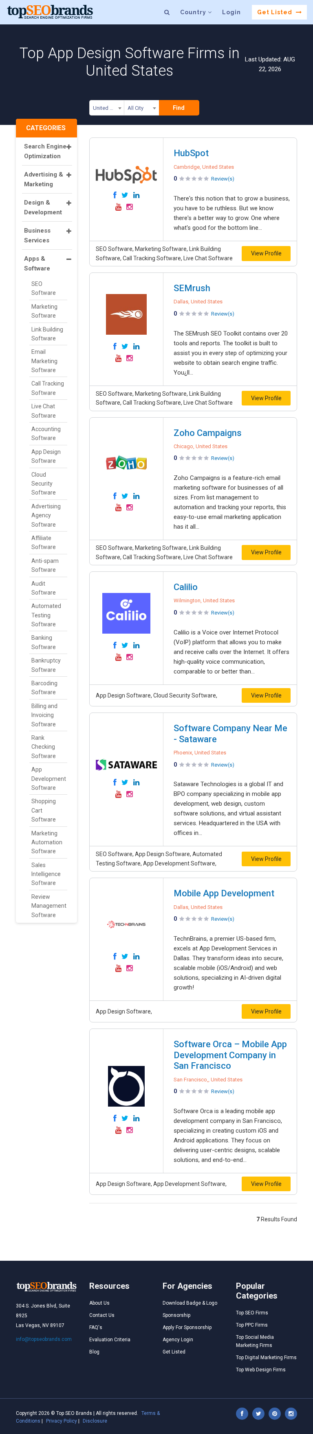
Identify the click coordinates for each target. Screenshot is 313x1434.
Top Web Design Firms (261, 1370)
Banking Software (43, 642)
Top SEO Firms (252, 1313)
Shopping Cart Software (43, 810)
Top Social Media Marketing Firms (255, 1341)
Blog (94, 1352)
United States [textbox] (108, 108)
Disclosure (95, 1421)
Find (179, 108)
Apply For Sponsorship (187, 1327)
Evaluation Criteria (109, 1339)
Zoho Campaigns (208, 433)
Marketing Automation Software (46, 842)
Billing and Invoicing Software (44, 715)
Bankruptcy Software (46, 665)
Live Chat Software (43, 410)
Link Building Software (47, 334)
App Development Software (48, 778)
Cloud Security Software (43, 483)
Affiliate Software (43, 542)
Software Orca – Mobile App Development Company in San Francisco (230, 1055)
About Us (99, 1303)
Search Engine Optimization (45, 151)
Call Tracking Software (47, 388)
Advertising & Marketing (43, 179)
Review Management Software (48, 906)
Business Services (37, 235)
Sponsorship (176, 1315)
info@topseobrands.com (44, 1339)
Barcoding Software (44, 687)
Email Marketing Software (44, 361)
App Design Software (46, 456)
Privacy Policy (61, 1421)
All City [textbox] (135, 108)
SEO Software (43, 288)
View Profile (266, 253)
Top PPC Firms (252, 1325)
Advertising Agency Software (46, 515)
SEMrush (192, 288)
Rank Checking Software (43, 746)
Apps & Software (37, 263)
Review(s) (222, 179)
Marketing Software (44, 311)
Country (194, 12)
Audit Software (43, 588)
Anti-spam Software (45, 565)
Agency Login (178, 1339)
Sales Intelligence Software (46, 874)
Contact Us (102, 1315)
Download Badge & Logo (190, 1303)
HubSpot (191, 153)
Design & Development (43, 207)
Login (231, 12)
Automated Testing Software (46, 615)
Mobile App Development (224, 893)
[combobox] (106, 109)
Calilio (186, 587)
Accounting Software (46, 433)
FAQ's (95, 1327)
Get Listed (275, 12)
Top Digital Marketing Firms (266, 1357)
